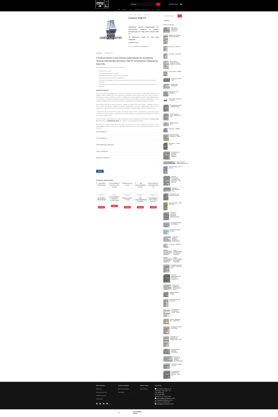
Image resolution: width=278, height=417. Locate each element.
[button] (124, 17)
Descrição (99, 53)
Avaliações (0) (108, 53)
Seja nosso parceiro (101, 392)
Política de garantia (123, 389)
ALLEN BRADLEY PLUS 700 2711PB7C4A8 (114, 198)
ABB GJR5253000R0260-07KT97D (141, 199)
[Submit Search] (158, 4)
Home (134, 14)
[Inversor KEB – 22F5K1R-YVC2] (155, 18)
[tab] (99, 53)
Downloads (121, 392)
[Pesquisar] (180, 15)
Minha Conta (174, 4)
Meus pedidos (144, 389)
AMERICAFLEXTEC (166, 413)
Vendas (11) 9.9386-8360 (163, 402)
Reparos (140, 14)
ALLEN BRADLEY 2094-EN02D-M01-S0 (153, 199)
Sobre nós (99, 389)
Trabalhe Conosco (101, 395)
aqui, (102, 126)
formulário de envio (113, 121)
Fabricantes (99, 399)
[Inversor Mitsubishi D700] (158, 18)
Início (130, 14)
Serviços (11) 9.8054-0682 (163, 396)
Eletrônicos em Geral (139, 46)
